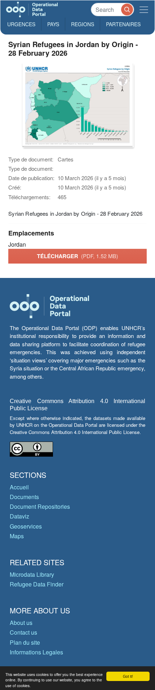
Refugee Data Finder (36, 584)
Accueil (19, 487)
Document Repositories (40, 506)
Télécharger (77, 256)
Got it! (128, 676)
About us (21, 622)
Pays (53, 24)
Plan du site (25, 642)
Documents (24, 497)
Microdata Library (32, 574)
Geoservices (26, 526)
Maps (17, 536)
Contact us (23, 632)
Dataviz (19, 516)
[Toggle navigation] (144, 9)
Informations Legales (36, 652)
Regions (82, 24)
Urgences (21, 24)
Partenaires (123, 24)
